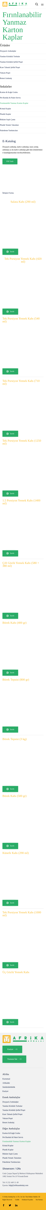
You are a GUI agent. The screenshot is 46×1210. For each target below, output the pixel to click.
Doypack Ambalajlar (8, 51)
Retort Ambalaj (6, 78)
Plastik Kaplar (5, 114)
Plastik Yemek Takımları (9, 125)
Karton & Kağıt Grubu (9, 92)
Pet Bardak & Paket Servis (10, 98)
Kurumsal (6, 1079)
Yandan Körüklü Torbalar (10, 56)
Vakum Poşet (5, 73)
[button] (10, 252)
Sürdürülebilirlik (8, 1087)
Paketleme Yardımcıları (9, 130)
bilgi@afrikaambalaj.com (18, 1185)
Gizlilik (17, 1200)
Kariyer (5, 1091)
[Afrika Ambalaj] (14, 4)
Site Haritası (39, 1200)
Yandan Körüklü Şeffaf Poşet (11, 62)
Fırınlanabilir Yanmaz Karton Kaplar (14, 103)
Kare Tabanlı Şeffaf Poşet (10, 67)
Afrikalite (6, 1083)
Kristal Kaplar (5, 109)
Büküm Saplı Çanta (7, 120)
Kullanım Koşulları (27, 1200)
